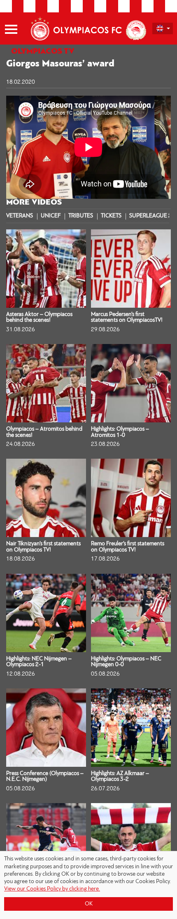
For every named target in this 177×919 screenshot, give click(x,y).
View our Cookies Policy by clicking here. (52, 889)
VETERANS (19, 216)
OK (89, 904)
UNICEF (51, 216)
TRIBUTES (80, 216)
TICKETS (111, 216)
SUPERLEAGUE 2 (150, 216)
